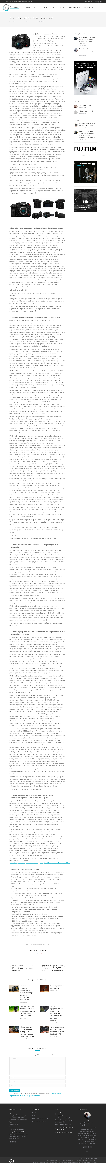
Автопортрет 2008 (86, 111)
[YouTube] (91, 1147)
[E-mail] (86, 1147)
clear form (61, 1090)
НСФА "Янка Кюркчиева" (40, 1119)
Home (10, 21)
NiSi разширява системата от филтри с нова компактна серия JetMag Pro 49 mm (27, 1031)
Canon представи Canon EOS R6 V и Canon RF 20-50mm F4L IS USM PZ (57, 1030)
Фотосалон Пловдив (39, 1122)
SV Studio (35, 1116)
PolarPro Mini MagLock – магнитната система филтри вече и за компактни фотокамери (26, 993)
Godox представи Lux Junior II (57, 987)
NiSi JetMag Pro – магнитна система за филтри (86, 51)
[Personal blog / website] (84, 1147)
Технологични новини (19, 21)
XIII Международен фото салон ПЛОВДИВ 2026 (87, 125)
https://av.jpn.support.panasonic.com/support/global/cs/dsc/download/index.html (40, 863)
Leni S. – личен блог (38, 1113)
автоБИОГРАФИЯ (85, 105)
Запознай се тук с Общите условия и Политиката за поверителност (18, 1136)
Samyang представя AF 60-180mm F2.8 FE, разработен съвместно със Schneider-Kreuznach (57, 1013)
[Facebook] (88, 1147)
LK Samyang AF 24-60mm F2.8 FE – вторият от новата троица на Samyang (87, 40)
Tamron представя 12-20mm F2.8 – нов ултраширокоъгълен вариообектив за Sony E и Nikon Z (28, 1011)
